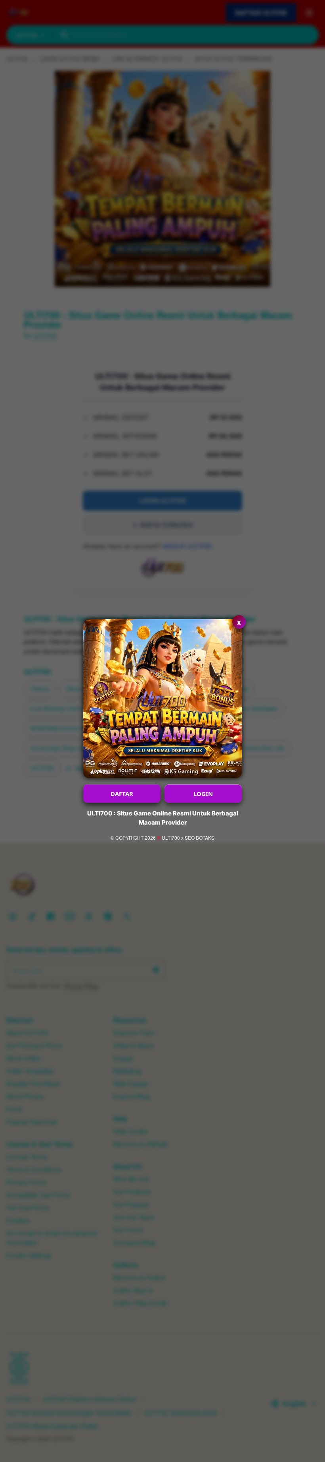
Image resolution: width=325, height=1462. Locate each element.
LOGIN (203, 794)
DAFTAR (122, 794)
